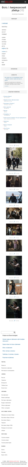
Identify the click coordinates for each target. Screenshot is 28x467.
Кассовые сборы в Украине (5, 421)
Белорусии (4, 382)
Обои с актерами (5, 408)
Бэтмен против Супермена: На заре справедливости (15, 117)
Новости (3, 365)
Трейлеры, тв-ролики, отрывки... (11, 354)
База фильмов (4, 395)
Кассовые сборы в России (7, 417)
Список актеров (5, 437)
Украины (3, 380)
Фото (4, 7)
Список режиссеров (6, 442)
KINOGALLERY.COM (14, 461)
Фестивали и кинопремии (7, 370)
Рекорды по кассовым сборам (6, 429)
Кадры (4, 48)
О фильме (5, 23)
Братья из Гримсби (8, 124)
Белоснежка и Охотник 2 (9, 103)
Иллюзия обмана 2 (8, 96)
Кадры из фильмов (6, 402)
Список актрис (5, 440)
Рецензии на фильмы (8, 357)
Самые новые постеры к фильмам (11, 344)
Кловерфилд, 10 (7, 114)
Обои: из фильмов (7, 347)
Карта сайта (4, 454)
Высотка (5, 110)
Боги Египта (6, 128)
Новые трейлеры (5, 397)
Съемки (3, 51)
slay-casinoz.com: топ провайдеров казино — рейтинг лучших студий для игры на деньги (14, 79)
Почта (2, 449)
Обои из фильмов (5, 405)
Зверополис (6, 121)
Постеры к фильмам (6, 400)
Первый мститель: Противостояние (11, 99)
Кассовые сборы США (7, 425)
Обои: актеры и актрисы (9, 351)
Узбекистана (4, 385)
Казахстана (4, 388)
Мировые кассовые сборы (7, 415)
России (3, 377)
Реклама (3, 452)
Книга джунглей (7, 107)
